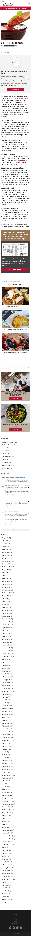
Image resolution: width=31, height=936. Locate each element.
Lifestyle (5, 459)
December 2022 (7, 619)
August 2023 (6, 596)
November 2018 (7, 714)
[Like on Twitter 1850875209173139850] (10, 495)
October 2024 (6, 564)
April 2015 (5, 824)
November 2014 (7, 839)
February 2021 (6, 677)
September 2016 (7, 775)
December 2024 (7, 561)
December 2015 (7, 801)
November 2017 (7, 735)
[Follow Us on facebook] (10, 927)
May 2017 (5, 752)
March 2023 (6, 610)
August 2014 (6, 847)
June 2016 (5, 784)
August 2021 (6, 659)
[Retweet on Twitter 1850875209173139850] (8, 495)
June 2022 (5, 633)
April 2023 (5, 607)
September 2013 (7, 879)
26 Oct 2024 (27, 499)
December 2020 (7, 682)
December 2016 (7, 766)
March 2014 (6, 862)
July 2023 (5, 599)
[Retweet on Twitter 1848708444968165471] (8, 525)
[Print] (8, 52)
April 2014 (5, 859)
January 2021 (6, 680)
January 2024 (6, 587)
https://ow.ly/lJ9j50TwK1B (10, 521)
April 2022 (5, 636)
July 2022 (5, 630)
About (15, 921)
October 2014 (6, 842)
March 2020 (6, 706)
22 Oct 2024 (27, 511)
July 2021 (5, 662)
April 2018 (5, 720)
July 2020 (5, 697)
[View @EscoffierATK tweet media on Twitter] (16, 521)
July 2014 (5, 850)
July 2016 (5, 781)
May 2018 (5, 717)
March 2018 (6, 723)
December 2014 (7, 836)
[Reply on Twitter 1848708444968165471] (6, 525)
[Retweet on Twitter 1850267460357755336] (8, 507)
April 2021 (5, 671)
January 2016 (6, 798)
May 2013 (5, 891)
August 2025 (6, 538)
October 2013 (6, 876)
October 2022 (6, 625)
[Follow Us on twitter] (17, 927)
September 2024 (7, 567)
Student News (6, 465)
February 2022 (6, 642)
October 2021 (6, 654)
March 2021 (6, 674)
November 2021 (7, 651)
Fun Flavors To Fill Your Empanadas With (15, 329)
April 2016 (5, 789)
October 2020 (6, 688)
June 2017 (5, 749)
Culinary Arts (6, 445)
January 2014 (6, 868)
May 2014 (5, 856)
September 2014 (7, 844)
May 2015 (5, 821)
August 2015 (6, 813)
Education (5, 451)
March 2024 (6, 581)
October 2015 (6, 807)
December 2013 (7, 870)
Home (15, 914)
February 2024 (6, 584)
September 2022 (7, 628)
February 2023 (6, 613)
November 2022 (7, 622)
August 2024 (6, 570)
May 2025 (5, 547)
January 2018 (6, 729)
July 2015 (5, 816)
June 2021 (5, 665)
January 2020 (6, 711)
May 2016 (5, 787)
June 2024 (5, 575)
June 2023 (5, 601)
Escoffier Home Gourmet (11, 485)
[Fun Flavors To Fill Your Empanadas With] (15, 319)
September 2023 (7, 593)
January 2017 (6, 763)
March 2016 (6, 792)
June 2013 (5, 888)
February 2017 (6, 761)
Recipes (4, 462)
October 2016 (6, 772)
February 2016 (6, 795)
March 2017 (6, 758)
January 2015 (6, 833)
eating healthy (6, 281)
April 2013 (5, 894)
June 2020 (5, 700)
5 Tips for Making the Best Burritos (16, 306)
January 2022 (6, 645)
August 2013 (6, 882)
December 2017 (7, 732)
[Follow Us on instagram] (14, 927)
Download (14, 89)
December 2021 (7, 648)
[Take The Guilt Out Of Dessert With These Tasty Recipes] (15, 342)
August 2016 (6, 778)
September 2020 (7, 691)
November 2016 (7, 769)
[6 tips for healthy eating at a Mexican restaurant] (15, 25)
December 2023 (7, 590)
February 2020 (6, 708)
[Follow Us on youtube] (21, 927)
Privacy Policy (15, 923)
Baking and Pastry (8, 442)
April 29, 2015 (7, 49)
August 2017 (6, 743)
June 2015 (5, 818)
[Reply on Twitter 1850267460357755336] (6, 507)
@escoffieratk (20, 485)
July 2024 (5, 573)
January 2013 (6, 902)
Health (13, 49)
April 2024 (5, 578)
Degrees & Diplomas (15, 916)
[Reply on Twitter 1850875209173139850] (6, 495)
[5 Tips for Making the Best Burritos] (15, 296)
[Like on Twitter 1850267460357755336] (10, 507)
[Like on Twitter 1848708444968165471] (10, 525)
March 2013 (6, 897)
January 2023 (6, 616)
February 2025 (6, 555)
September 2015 (7, 810)
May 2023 (5, 604)
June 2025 (5, 544)
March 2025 (6, 552)
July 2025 (5, 541)
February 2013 (6, 899)
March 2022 (6, 639)
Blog (15, 919)
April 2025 (5, 549)
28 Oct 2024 (27, 485)
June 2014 (5, 853)
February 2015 (6, 830)
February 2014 (6, 865)
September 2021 (7, 656)
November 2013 (7, 873)
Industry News (6, 456)
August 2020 (6, 694)
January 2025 (6, 558)
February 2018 (6, 726)
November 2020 (7, 685)
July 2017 (5, 746)
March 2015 (6, 827)
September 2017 (7, 740)
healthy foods (13, 281)
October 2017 (6, 737)
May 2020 (5, 703)
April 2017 (5, 755)
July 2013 (5, 885)
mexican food (19, 281)
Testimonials (6, 468)
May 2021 (5, 668)
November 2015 (7, 804)
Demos (4, 448)
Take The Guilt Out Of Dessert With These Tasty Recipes (16, 352)
